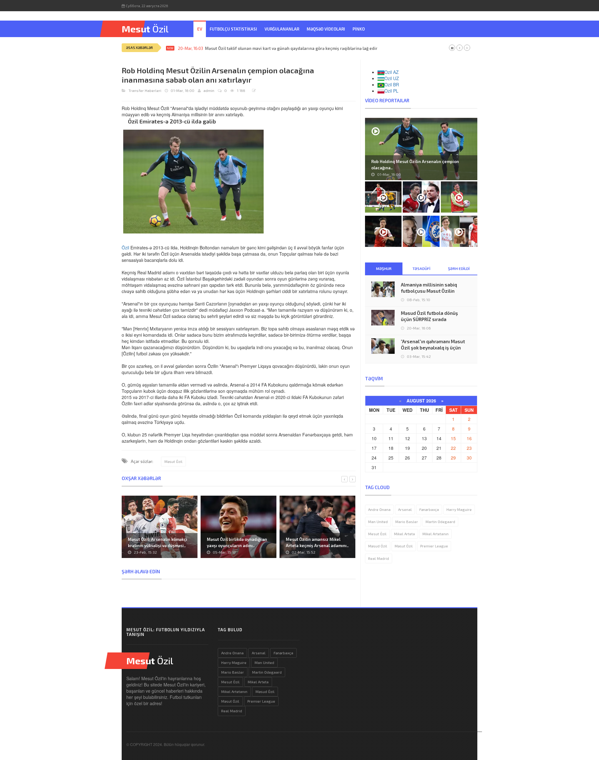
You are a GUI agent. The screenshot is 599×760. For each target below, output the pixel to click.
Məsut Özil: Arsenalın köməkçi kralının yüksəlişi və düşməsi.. (157, 542)
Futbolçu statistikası (233, 28)
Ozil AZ (391, 72)
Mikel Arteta (404, 534)
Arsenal (405, 509)
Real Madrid (378, 558)
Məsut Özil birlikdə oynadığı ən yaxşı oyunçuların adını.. (237, 542)
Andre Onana (379, 509)
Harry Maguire (459, 509)
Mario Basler (406, 521)
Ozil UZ (391, 78)
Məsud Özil (377, 546)
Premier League (434, 546)
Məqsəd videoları (326, 28)
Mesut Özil (377, 534)
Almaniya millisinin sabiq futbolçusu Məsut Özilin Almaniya (429, 291)
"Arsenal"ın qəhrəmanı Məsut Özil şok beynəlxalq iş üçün (433, 344)
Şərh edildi (459, 268)
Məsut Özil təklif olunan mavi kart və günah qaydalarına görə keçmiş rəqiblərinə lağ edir (291, 48)
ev (199, 28)
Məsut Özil (173, 461)
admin (208, 90)
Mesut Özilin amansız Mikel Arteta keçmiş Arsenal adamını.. (317, 542)
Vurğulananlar (282, 28)
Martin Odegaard (440, 521)
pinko (359, 28)
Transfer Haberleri (145, 90)
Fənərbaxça (429, 509)
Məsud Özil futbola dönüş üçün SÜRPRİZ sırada (429, 316)
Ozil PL (391, 91)
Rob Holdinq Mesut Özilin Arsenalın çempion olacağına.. (415, 164)
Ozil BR (391, 84)
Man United (378, 521)
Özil (125, 247)
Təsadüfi (421, 268)
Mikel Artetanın (435, 534)
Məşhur (384, 268)
